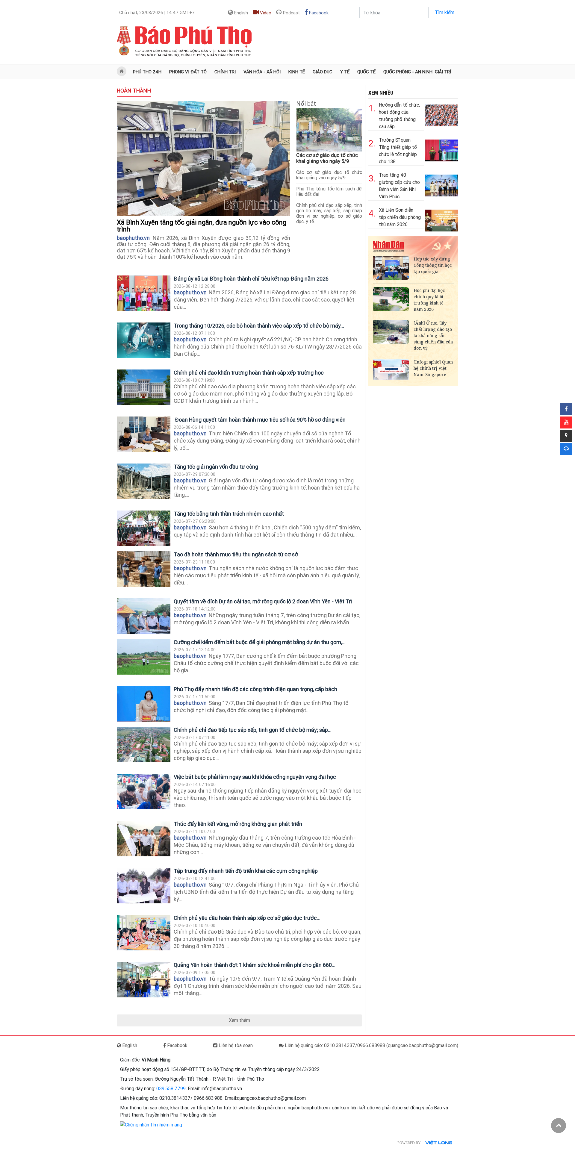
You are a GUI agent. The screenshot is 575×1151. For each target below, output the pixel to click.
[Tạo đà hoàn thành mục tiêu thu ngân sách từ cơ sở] (144, 569)
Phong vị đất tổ (188, 72)
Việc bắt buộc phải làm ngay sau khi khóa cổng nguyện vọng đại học (255, 777)
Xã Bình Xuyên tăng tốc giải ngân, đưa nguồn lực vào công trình (201, 226)
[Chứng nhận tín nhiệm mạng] (151, 1124)
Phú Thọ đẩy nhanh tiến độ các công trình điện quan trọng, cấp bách (256, 689)
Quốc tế (366, 72)
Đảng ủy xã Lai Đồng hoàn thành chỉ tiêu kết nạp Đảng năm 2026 (252, 278)
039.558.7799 (171, 1088)
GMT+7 (157, 12)
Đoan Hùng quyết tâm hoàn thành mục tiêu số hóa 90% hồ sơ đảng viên (260, 420)
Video (265, 13)
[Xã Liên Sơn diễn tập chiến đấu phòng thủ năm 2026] (441, 219)
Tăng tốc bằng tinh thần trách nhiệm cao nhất (229, 514)
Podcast (291, 13)
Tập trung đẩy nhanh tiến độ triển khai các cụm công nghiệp (246, 871)
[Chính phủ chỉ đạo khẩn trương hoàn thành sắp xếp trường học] (144, 387)
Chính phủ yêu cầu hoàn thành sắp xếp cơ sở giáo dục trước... (247, 918)
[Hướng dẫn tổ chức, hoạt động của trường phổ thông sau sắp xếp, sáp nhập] (441, 114)
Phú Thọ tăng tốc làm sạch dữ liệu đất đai (329, 191)
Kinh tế (296, 72)
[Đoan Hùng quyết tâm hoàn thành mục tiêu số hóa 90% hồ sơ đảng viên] (144, 434)
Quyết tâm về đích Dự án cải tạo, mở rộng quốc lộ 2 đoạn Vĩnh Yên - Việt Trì (263, 601)
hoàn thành (134, 90)
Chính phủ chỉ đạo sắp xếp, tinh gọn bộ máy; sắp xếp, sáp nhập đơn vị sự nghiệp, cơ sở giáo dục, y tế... (329, 213)
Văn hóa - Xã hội (262, 72)
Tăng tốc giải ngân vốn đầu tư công (216, 467)
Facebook (318, 13)
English (240, 13)
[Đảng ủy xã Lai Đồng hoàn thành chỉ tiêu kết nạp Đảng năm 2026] (144, 293)
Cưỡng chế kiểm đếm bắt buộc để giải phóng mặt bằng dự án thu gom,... (260, 642)
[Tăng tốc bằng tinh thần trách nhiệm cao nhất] (144, 528)
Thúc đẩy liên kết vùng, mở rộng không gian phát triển (238, 824)
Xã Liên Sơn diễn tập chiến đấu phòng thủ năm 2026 (400, 217)
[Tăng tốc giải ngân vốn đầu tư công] (144, 481)
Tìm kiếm (444, 12)
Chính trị (225, 72)
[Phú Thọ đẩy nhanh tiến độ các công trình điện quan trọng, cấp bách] (144, 704)
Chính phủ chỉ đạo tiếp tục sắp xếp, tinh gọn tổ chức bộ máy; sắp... (253, 730)
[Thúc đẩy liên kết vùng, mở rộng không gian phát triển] (144, 838)
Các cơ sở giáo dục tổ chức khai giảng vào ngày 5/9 (327, 158)
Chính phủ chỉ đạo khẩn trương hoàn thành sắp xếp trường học (249, 372)
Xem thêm (239, 1020)
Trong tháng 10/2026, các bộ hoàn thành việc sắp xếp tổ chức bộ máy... (259, 325)
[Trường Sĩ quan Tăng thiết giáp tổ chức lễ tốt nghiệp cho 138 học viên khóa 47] (441, 149)
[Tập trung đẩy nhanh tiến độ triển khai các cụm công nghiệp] (144, 885)
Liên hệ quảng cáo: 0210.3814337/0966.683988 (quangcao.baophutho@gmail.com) (371, 1045)
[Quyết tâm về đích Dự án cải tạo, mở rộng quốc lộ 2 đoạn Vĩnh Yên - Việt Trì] (144, 616)
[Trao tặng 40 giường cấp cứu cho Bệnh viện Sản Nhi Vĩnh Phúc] (441, 184)
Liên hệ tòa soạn (235, 1045)
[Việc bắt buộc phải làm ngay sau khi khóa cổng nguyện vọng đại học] (144, 791)
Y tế (344, 72)
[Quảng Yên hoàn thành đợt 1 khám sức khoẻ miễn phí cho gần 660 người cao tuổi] (144, 979)
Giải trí (443, 72)
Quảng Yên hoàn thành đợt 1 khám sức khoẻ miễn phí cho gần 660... (254, 965)
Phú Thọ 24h (147, 72)
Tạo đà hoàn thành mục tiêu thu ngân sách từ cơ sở (236, 554)
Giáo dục (322, 72)
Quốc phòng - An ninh (407, 72)
